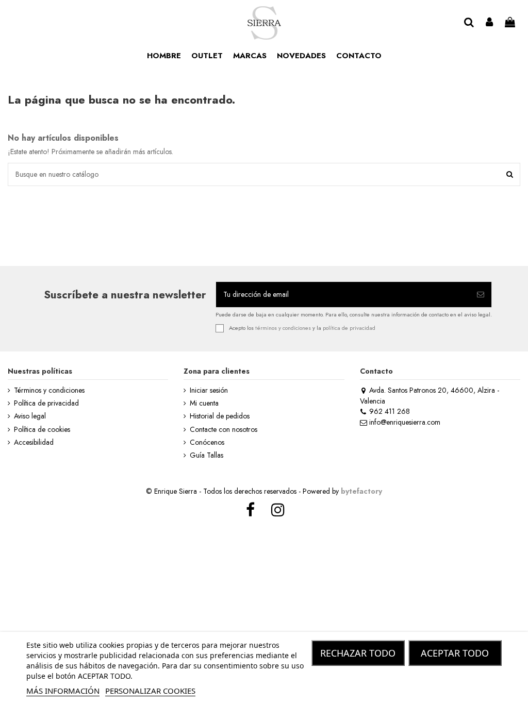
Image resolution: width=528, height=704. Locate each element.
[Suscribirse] (480, 294)
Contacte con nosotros (223, 429)
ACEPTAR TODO (455, 653)
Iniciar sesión (209, 390)
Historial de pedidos (220, 416)
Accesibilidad (34, 442)
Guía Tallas (206, 455)
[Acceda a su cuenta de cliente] (490, 23)
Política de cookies (42, 429)
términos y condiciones (283, 328)
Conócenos (207, 442)
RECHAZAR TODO (357, 653)
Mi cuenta (204, 403)
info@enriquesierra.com (404, 422)
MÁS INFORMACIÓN (63, 690)
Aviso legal (30, 416)
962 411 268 (389, 411)
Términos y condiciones (49, 390)
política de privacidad (349, 328)
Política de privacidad (46, 403)
